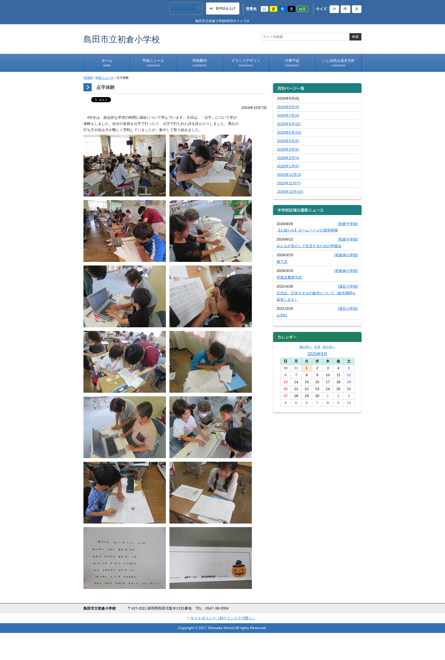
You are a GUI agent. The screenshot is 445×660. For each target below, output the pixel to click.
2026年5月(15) (289, 132)
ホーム (106, 62)
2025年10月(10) (290, 192)
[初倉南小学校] (346, 255)
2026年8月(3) (288, 107)
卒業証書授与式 (289, 277)
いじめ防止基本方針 (338, 62)
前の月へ (305, 347)
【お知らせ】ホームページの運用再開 (307, 230)
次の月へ (329, 347)
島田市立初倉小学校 (121, 39)
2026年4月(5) (288, 141)
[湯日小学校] (348, 286)
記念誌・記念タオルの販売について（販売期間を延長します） (316, 296)
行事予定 (292, 62)
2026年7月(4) (288, 115)
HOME (88, 78)
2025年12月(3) (289, 175)
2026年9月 (317, 354)
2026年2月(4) (288, 158)
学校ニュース (153, 62)
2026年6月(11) (289, 124)
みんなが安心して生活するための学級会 (309, 246)
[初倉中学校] (348, 224)
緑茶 (302, 9)
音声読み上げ (226, 8)
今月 (317, 347)
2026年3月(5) (288, 149)
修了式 (282, 262)
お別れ (282, 315)
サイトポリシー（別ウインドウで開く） (223, 618)
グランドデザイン (246, 62)
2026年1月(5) (288, 166)
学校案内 (199, 62)
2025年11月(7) (289, 183)
